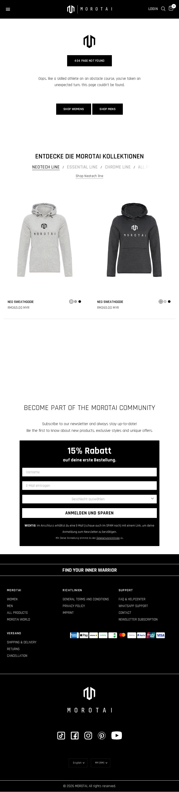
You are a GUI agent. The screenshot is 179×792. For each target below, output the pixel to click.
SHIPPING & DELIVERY (21, 642)
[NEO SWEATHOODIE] (44, 240)
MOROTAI (14, 590)
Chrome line (118, 167)
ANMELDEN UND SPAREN (89, 513)
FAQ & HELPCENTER (132, 599)
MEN (10, 606)
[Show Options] (152, 499)
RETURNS (13, 649)
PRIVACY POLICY (74, 606)
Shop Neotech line (89, 176)
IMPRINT (68, 613)
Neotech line (46, 167)
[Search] (163, 9)
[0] (170, 9)
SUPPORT (126, 590)
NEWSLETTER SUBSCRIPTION (138, 619)
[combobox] (88, 499)
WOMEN (12, 599)
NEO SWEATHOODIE (21, 302)
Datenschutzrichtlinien (108, 538)
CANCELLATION (17, 656)
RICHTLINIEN (72, 590)
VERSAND (14, 633)
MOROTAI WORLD (18, 619)
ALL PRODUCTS (17, 613)
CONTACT (125, 613)
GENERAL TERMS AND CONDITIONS (86, 599)
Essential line (82, 167)
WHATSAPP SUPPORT (133, 606)
